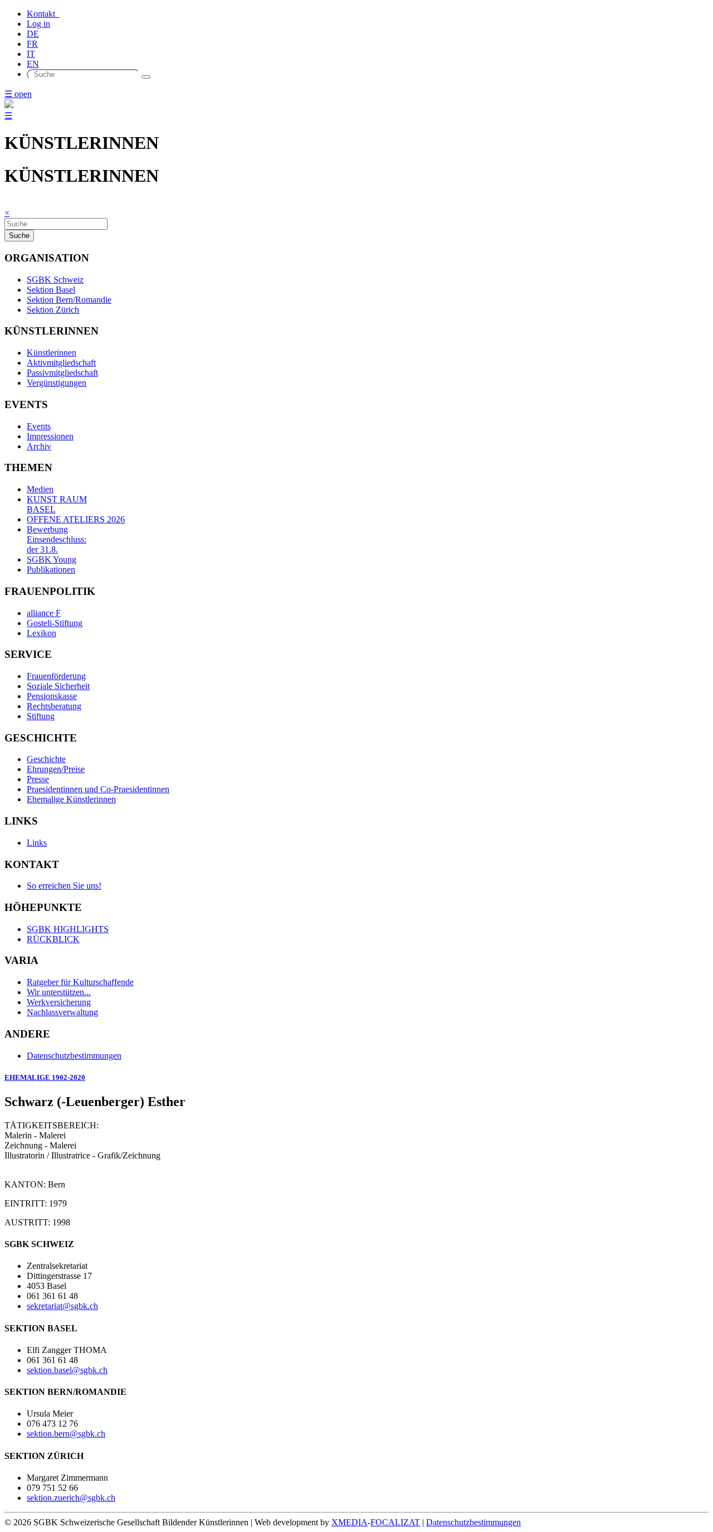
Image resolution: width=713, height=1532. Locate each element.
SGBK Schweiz (55, 279)
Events (39, 426)
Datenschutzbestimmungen (74, 1055)
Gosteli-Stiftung (54, 623)
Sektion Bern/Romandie (69, 299)
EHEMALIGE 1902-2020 (44, 1077)
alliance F (44, 613)
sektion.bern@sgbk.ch (66, 1433)
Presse (38, 779)
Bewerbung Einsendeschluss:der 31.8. (56, 539)
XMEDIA (349, 1522)
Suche (19, 235)
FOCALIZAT (395, 1522)
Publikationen (51, 569)
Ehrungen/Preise (56, 769)
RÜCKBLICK (53, 939)
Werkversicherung (59, 1002)
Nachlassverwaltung (62, 1012)
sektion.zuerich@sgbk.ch (71, 1497)
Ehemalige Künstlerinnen (71, 799)
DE (33, 33)
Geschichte (46, 759)
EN (33, 64)
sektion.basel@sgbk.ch (67, 1370)
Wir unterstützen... (59, 992)
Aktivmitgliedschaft (61, 362)
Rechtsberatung (54, 706)
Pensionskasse (52, 696)
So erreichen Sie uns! (64, 885)
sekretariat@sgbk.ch (62, 1306)
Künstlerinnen (51, 352)
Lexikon (41, 633)
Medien (40, 489)
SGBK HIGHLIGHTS (68, 929)
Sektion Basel (51, 289)
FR (32, 44)
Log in (38, 23)
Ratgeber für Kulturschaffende (80, 982)
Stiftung (41, 716)
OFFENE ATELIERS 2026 (76, 519)
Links (37, 842)
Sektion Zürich (53, 309)
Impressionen (50, 436)
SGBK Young (51, 559)
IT (31, 54)
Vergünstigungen (56, 382)
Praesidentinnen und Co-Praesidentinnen (98, 789)
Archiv (39, 446)
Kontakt (43, 13)
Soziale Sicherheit (58, 686)
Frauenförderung (56, 676)
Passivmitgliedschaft (62, 372)
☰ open (18, 94)
